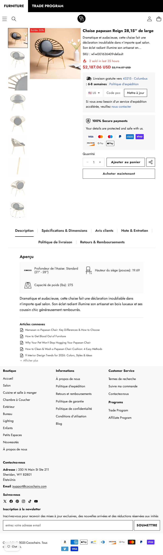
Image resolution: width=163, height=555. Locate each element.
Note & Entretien (134, 230)
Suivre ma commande (123, 386)
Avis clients (104, 230)
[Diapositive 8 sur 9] (18, 188)
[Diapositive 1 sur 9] (18, 38)
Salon (7, 385)
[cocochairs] (81, 19)
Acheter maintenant (119, 173)
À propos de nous (15, 449)
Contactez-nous (119, 393)
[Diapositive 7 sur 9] (18, 167)
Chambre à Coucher (16, 399)
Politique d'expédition (70, 386)
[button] (29, 361)
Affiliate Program (120, 417)
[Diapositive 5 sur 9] (18, 124)
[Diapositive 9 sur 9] (18, 210)
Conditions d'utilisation (71, 416)
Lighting (8, 421)
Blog (59, 423)
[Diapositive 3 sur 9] (18, 81)
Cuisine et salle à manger (20, 392)
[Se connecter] (149, 19)
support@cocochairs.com (30, 486)
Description (24, 230)
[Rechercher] (13, 19)
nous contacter (121, 106)
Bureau (7, 414)
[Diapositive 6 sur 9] (18, 145)
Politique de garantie (70, 401)
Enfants (8, 428)
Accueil (8, 378)
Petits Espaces (12, 435)
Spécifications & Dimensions (64, 230)
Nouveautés (10, 442)
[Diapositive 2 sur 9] (18, 59)
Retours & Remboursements (102, 242)
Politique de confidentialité (74, 408)
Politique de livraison (55, 242)
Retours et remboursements (73, 393)
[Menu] (4, 19)
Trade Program (118, 410)
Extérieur (9, 406)
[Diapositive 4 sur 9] (18, 102)
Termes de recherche (122, 379)
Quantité (89, 154)
